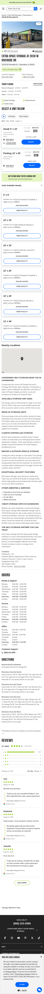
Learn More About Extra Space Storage (20, 930)
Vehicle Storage (23, 116)
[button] (22, 185)
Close (22, 984)
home (4, 15)
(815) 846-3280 (7, 77)
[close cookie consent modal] (41, 956)
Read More (22, 883)
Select (31, 142)
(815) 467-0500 (19, 566)
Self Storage (11, 116)
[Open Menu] (3, 8)
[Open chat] (39, 989)
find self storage (14, 15)
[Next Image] (40, 33)
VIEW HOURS (37, 84)
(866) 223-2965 (28, 77)
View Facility (22, 210)
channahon (27, 15)
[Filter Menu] (4, 116)
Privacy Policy (11, 972)
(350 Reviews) (12, 51)
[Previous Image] (4, 33)
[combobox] (22, 9)
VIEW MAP (38, 51)
